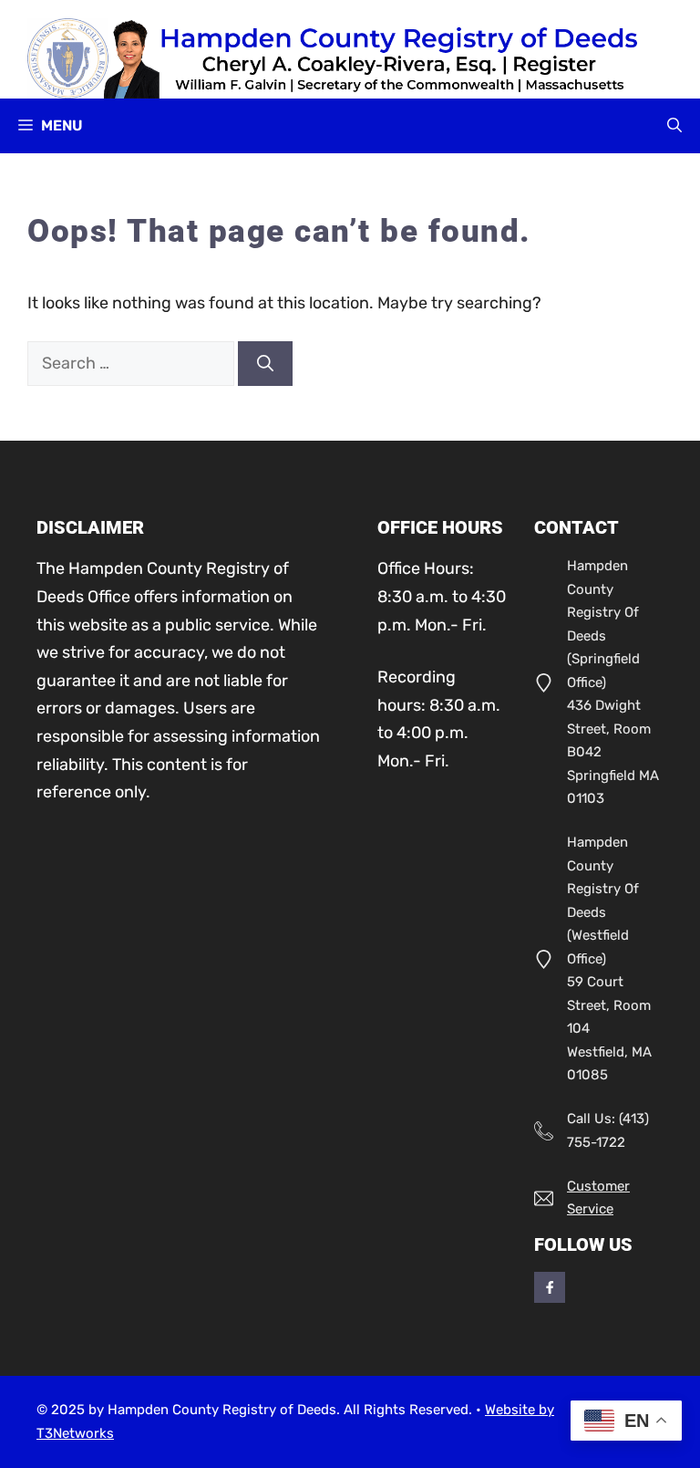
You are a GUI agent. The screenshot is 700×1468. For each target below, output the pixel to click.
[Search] (265, 363)
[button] (674, 126)
